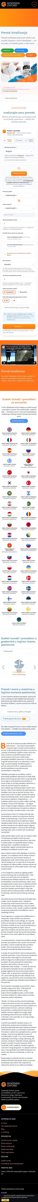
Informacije (20, 51)
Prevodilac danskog (28, 583)
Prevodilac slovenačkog (28, 550)
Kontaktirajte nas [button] (18, 421)
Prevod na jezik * (7, 204)
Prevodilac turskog (28, 488)
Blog (2, 1129)
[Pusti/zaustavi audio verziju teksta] (3, 98)
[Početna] (2, 88)
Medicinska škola (7, 1149)
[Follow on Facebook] (2, 1178)
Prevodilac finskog (9, 604)
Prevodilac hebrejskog (28, 498)
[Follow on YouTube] (15, 1178)
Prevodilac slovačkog (9, 562)
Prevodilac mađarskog (9, 519)
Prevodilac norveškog (9, 593)
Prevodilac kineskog (9, 477)
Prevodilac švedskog (28, 593)
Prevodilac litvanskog (9, 614)
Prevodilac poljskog (9, 572)
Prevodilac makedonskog (9, 552)
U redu (5, 1200)
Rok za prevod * (7, 260)
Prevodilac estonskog (28, 604)
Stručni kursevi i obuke (9, 1140)
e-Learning (5, 1132)
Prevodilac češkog (28, 562)
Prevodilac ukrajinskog (28, 572)
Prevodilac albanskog (28, 529)
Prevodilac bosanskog (28, 540)
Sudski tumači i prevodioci (12, 55)
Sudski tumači (10, 88)
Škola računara (6, 1143)
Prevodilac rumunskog (28, 519)
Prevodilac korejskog (9, 488)
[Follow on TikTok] (11, 1178)
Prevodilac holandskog (9, 583)
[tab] (8, 140)
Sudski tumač (6, 1161)
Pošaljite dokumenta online (12, 734)
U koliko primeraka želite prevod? (12, 275)
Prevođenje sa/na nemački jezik (12, 1164)
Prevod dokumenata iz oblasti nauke (16, 89)
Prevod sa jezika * (7, 191)
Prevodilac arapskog (9, 498)
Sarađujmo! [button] (13, 1107)
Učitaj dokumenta (19, 173)
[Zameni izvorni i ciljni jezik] (19, 201)
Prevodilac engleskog (9, 434)
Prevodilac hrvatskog (9, 540)
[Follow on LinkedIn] (23, 1178)
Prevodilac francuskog (9, 445)
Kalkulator (6, 51)
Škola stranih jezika (8, 1146)
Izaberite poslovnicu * (10, 147)
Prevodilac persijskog (9, 509)
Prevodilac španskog (9, 455)
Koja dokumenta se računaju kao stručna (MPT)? (19, 254)
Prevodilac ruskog (28, 455)
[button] (34, 4)
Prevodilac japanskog (28, 477)
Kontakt (4, 1193)
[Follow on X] (19, 1178)
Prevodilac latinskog (28, 614)
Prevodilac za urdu (28, 509)
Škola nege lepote (7, 1152)
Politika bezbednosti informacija (12, 1189)
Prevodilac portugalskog (28, 467)
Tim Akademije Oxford (9, 1126)
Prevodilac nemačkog (28, 434)
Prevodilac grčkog (9, 466)
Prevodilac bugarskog (9, 529)
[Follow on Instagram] (6, 1178)
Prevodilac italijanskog (28, 445)
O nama (4, 1123)
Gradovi (30, 55)
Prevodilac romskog (19, 625)
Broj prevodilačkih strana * (10, 220)
